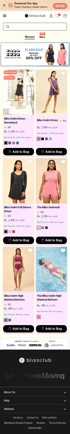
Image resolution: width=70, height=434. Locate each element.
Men (42, 36)
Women (30, 36)
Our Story (18, 418)
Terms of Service (57, 423)
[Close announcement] (4, 5)
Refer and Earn (49, 418)
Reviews (41, 423)
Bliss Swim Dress (47, 120)
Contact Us (32, 418)
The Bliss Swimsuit (48, 207)
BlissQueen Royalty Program (18, 423)
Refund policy (35, 428)
